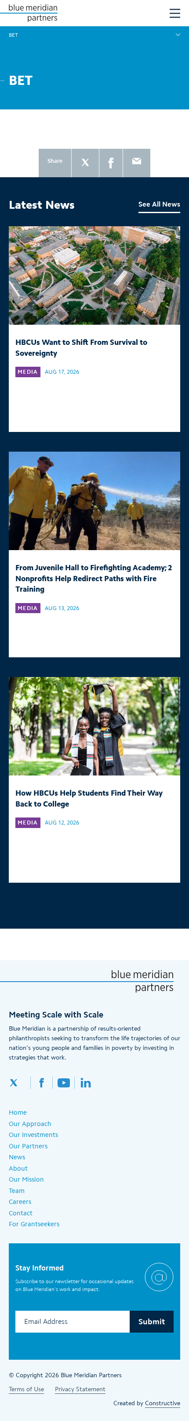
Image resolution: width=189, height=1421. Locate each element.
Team (17, 1191)
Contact (21, 1213)
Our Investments (33, 1135)
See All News (159, 204)
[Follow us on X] (20, 1083)
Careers (20, 1202)
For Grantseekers (34, 1224)
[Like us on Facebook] (42, 1083)
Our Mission (26, 1179)
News (17, 1157)
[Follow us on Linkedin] (86, 1083)
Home (18, 1112)
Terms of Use (26, 1389)
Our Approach (30, 1124)
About (18, 1168)
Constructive (162, 1403)
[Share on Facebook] (111, 163)
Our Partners (28, 1146)
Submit (151, 1321)
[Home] (33, 13)
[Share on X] (85, 163)
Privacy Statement (80, 1389)
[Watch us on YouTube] (64, 1083)
